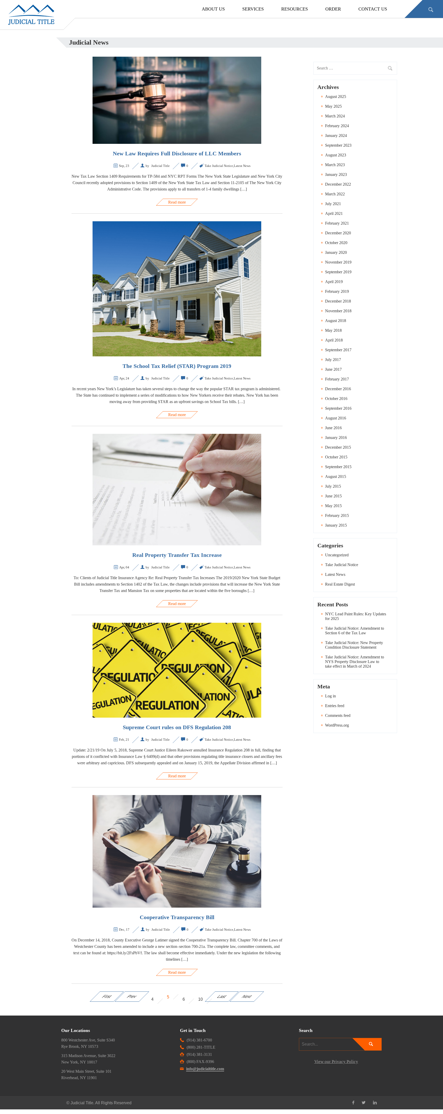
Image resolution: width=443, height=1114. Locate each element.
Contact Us (372, 9)
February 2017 (337, 379)
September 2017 (338, 350)
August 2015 (335, 476)
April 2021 (334, 213)
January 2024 (336, 135)
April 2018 (334, 340)
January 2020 (336, 252)
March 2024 (335, 116)
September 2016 (338, 408)
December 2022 (338, 184)
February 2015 (337, 515)
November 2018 (338, 311)
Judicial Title (160, 166)
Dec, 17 (124, 929)
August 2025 (335, 96)
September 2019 (338, 272)
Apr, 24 (124, 378)
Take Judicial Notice (341, 565)
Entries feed (334, 706)
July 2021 (333, 204)
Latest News (335, 574)
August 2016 (335, 418)
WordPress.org (337, 725)
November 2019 (338, 262)
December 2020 (338, 233)
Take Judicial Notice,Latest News (227, 166)
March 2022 (335, 194)
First (107, 996)
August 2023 (335, 155)
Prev (132, 996)
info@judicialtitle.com (205, 1069)
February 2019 (337, 291)
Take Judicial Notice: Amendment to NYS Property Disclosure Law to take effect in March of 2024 (354, 661)
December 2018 (338, 301)
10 (200, 999)
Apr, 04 (124, 567)
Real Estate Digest (340, 584)
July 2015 (333, 486)
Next (246, 996)
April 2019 (334, 281)
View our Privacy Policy (336, 1061)
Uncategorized (337, 555)
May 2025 (333, 106)
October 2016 (336, 398)
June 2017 (333, 369)
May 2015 (333, 506)
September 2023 (338, 145)
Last (222, 996)
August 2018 (335, 320)
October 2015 (336, 457)
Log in (330, 696)
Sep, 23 (124, 166)
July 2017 (333, 359)
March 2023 (335, 165)
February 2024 (337, 126)
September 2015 (338, 467)
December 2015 (338, 447)
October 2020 (336, 242)
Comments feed (337, 715)
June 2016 (333, 428)
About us (213, 9)
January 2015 (336, 525)
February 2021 (337, 223)
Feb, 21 (124, 739)
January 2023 (336, 174)
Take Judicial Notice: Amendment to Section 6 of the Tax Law (354, 630)
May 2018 (333, 330)
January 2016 (336, 437)
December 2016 (338, 389)
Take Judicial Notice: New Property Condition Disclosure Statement (354, 644)
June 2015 (333, 496)
